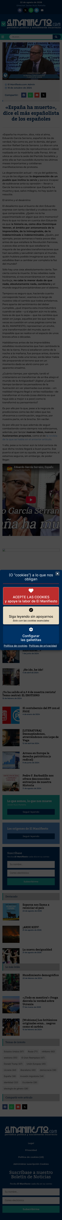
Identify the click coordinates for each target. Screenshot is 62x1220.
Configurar (31, 636)
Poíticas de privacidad (43, 645)
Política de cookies (15, 645)
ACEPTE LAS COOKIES (31, 597)
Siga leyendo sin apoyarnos (31, 616)
